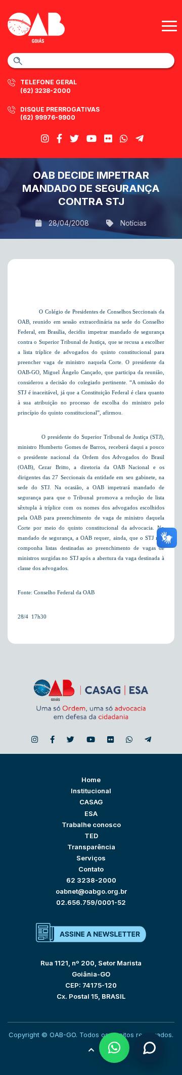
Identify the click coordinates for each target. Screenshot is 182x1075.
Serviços (91, 858)
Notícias (133, 223)
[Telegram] (139, 138)
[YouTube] (91, 138)
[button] (114, 1048)
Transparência (91, 847)
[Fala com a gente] (149, 1048)
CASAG (91, 802)
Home (91, 780)
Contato (91, 869)
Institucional (91, 791)
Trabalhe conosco (91, 825)
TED (91, 836)
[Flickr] (108, 138)
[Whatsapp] (124, 138)
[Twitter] (74, 138)
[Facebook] (59, 138)
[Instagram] (45, 138)
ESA (91, 813)
